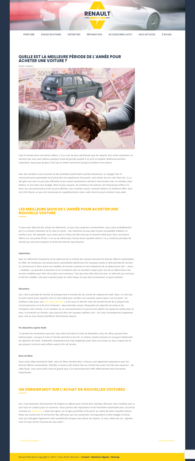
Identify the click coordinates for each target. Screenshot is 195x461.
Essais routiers (51, 34)
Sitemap (115, 457)
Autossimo (37, 411)
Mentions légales (100, 457)
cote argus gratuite (54, 301)
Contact (85, 457)
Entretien (74, 34)
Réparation (94, 34)
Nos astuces (147, 34)
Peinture (29, 34)
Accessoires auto (120, 34)
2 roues (167, 34)
